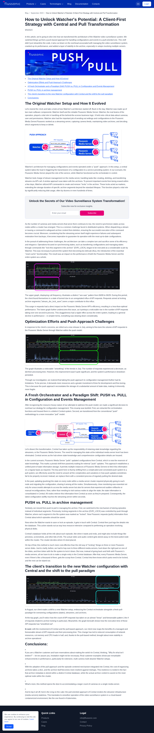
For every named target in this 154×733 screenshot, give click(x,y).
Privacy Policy (86, 726)
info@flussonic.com (88, 718)
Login (146, 4)
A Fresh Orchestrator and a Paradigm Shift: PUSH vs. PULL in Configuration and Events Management (71, 86)
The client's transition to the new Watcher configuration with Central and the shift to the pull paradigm (70, 94)
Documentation (81, 4)
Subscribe (92, 213)
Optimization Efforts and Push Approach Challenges (50, 82)
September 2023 (37, 13)
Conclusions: (33, 98)
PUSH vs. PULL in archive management (45, 90)
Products (30, 4)
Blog (69, 4)
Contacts (96, 4)
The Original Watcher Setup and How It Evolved (48, 79)
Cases (43, 4)
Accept (9, 726)
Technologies (55, 4)
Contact (83, 722)
